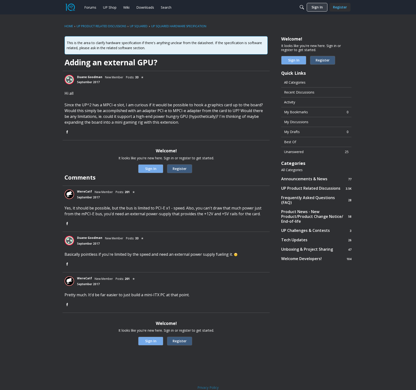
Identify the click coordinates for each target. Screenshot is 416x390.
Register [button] (180, 168)
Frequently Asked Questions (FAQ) (316, 200)
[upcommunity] (70, 7)
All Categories (295, 82)
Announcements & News (316, 179)
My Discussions (296, 122)
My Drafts (316, 131)
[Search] (302, 7)
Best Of (290, 142)
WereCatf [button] (84, 191)
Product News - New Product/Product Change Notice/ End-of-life (316, 216)
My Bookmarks (316, 112)
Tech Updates (316, 239)
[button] (69, 79)
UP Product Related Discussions (316, 188)
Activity (289, 102)
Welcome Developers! (316, 258)
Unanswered (316, 151)
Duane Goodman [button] (89, 77)
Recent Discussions (299, 92)
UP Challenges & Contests (316, 230)
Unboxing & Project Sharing (316, 249)
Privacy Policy (208, 387)
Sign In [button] (150, 168)
